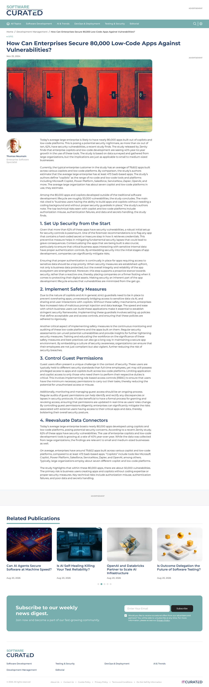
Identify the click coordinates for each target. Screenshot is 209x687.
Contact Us (68, 682)
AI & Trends (63, 23)
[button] (98, 584)
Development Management (32, 31)
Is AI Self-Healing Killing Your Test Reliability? (76, 567)
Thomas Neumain (16, 156)
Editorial (134, 23)
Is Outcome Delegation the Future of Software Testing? (179, 567)
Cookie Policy (84, 682)
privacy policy (163, 620)
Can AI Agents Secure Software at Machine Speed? (29, 567)
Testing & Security (115, 23)
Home (10, 31)
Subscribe (182, 608)
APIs (10, 36)
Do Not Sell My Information (149, 682)
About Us (55, 682)
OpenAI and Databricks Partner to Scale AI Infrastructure (125, 569)
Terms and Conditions (122, 682)
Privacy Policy (101, 682)
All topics (16, 23)
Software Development (39, 23)
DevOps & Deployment (87, 23)
